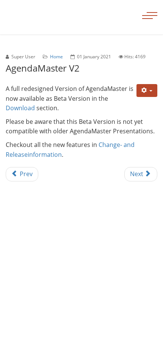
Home (56, 56)
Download (20, 108)
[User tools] (147, 90)
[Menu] (149, 7)
